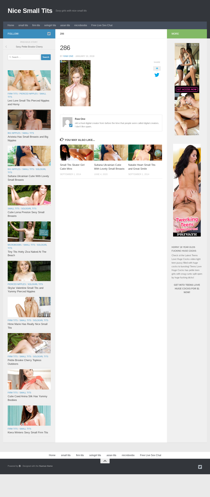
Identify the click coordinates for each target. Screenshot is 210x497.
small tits (23, 25)
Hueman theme (46, 466)
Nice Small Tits (30, 10)
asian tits (65, 25)
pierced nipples (29, 94)
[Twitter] (49, 34)
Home (11, 25)
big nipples (14, 133)
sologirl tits (50, 25)
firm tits (36, 25)
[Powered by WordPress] (20, 466)
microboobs (80, 25)
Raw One (68, 56)
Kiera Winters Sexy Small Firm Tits (28, 432)
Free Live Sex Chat (101, 25)
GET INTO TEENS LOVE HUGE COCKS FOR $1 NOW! (187, 289)
